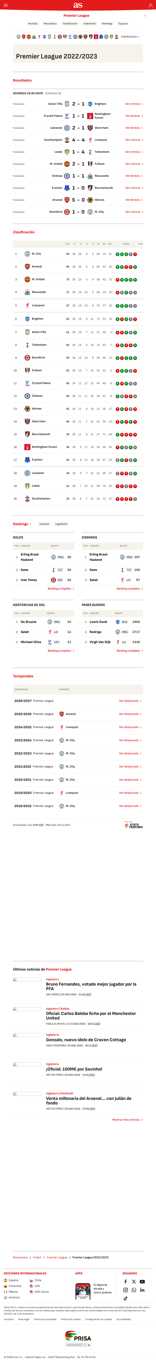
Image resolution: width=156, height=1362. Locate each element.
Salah (94, 580)
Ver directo (133, 116)
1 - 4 (78, 152)
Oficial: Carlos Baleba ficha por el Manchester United (91, 1016)
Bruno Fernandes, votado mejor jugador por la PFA (91, 986)
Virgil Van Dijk (100, 642)
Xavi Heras (52, 994)
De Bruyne (29, 622)
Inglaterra (52, 1035)
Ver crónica (132, 104)
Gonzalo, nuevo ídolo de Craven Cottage (86, 1040)
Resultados (50, 23)
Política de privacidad (45, 1319)
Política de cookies (71, 1319)
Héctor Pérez (54, 1074)
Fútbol (37, 1257)
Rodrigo (95, 632)
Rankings (107, 23)
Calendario (90, 23)
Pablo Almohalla (57, 1023)
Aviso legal (23, 1319)
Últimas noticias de (42, 969)
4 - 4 (78, 140)
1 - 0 (78, 188)
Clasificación (70, 23)
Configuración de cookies (98, 1319)
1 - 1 (78, 116)
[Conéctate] (150, 5)
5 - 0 (78, 200)
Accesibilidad (124, 1319)
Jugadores (61, 524)
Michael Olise (31, 642)
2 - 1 (78, 104)
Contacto (9, 1319)
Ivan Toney (29, 580)
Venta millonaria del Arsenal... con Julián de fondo (88, 1101)
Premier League (76, 15)
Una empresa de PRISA (78, 1336)
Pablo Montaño (56, 1045)
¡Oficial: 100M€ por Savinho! (74, 1069)
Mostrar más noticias (126, 1120)
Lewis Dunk (98, 622)
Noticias (33, 23)
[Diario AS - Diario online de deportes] (78, 5)
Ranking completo (58, 589)
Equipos (123, 23)
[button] (78, 1345)
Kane (24, 570)
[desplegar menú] (5, 5)
